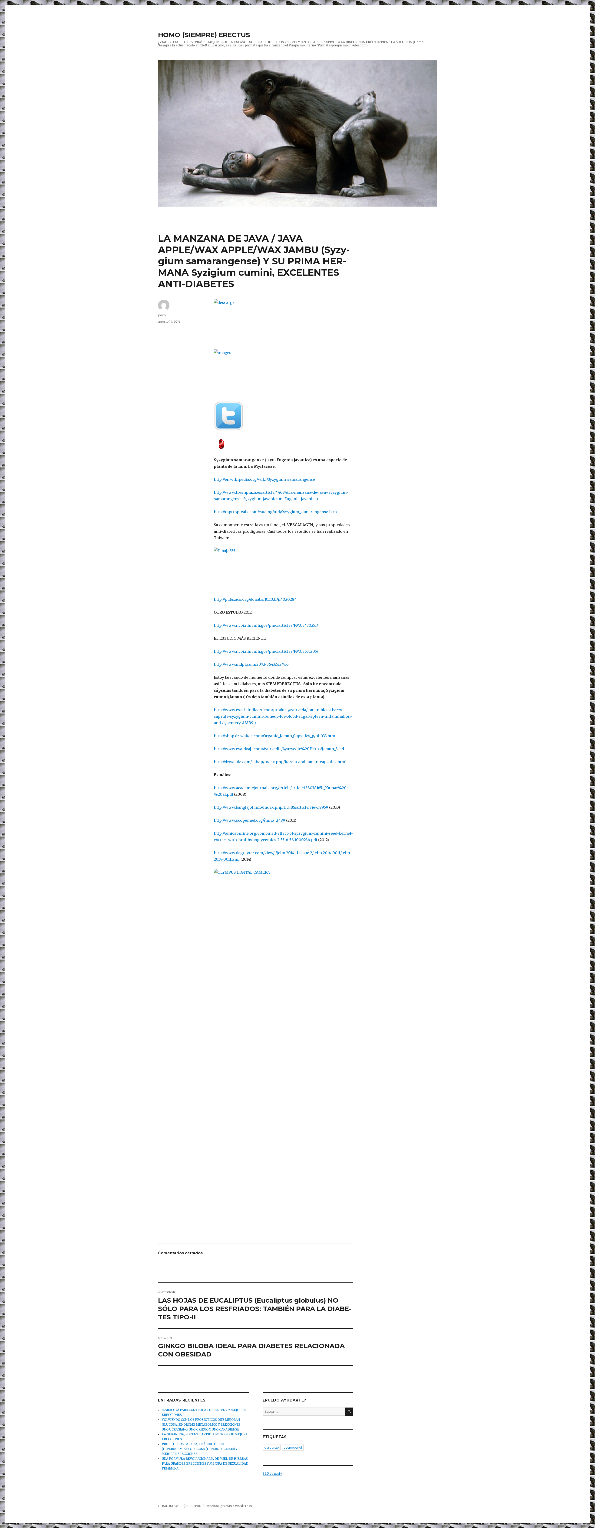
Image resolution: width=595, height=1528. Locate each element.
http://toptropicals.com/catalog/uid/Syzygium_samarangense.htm (275, 511)
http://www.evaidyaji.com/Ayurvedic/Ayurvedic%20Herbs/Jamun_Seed (279, 748)
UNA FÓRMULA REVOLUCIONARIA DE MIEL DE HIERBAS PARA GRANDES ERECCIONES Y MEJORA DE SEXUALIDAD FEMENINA (205, 1463)
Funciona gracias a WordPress (228, 1506)
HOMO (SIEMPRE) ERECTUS (204, 35)
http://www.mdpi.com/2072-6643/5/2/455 (251, 664)
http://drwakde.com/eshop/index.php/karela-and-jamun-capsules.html (280, 761)
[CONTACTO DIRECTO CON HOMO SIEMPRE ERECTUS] (283, 443)
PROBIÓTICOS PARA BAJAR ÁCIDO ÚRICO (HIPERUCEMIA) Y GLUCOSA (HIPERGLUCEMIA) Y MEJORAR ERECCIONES (200, 1449)
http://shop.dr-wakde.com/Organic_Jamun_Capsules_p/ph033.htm (274, 735)
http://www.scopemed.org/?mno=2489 (249, 820)
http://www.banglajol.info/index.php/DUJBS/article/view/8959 (271, 807)
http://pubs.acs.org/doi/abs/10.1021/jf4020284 (255, 599)
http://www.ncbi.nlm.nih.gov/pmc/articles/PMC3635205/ (266, 651)
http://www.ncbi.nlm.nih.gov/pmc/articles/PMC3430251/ (266, 625)
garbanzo (271, 1447)
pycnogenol (293, 1447)
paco (162, 315)
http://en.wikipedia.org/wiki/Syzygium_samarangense (264, 479)
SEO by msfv (272, 1474)
